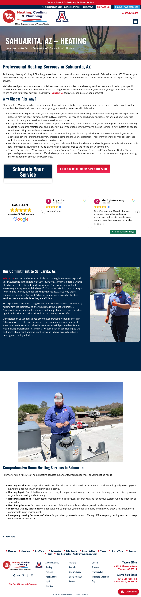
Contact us (57, 92)
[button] (135, 21)
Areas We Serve (22, 48)
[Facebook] (14, 575)
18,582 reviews (26, 214)
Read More (10, 536)
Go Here (90, 2)
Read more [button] (99, 224)
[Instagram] (23, 575)
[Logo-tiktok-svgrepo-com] (27, 575)
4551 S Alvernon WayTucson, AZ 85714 (125, 568)
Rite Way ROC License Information (23, 584)
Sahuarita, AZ (40, 48)
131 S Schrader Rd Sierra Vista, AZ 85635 (125, 580)
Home (9, 48)
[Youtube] (19, 575)
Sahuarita (8, 278)
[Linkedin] (32, 575)
